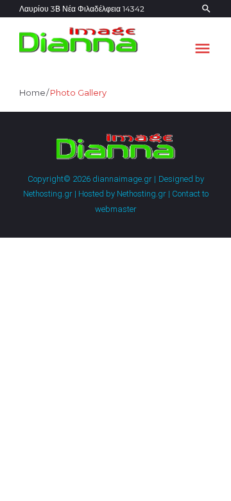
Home (32, 92)
